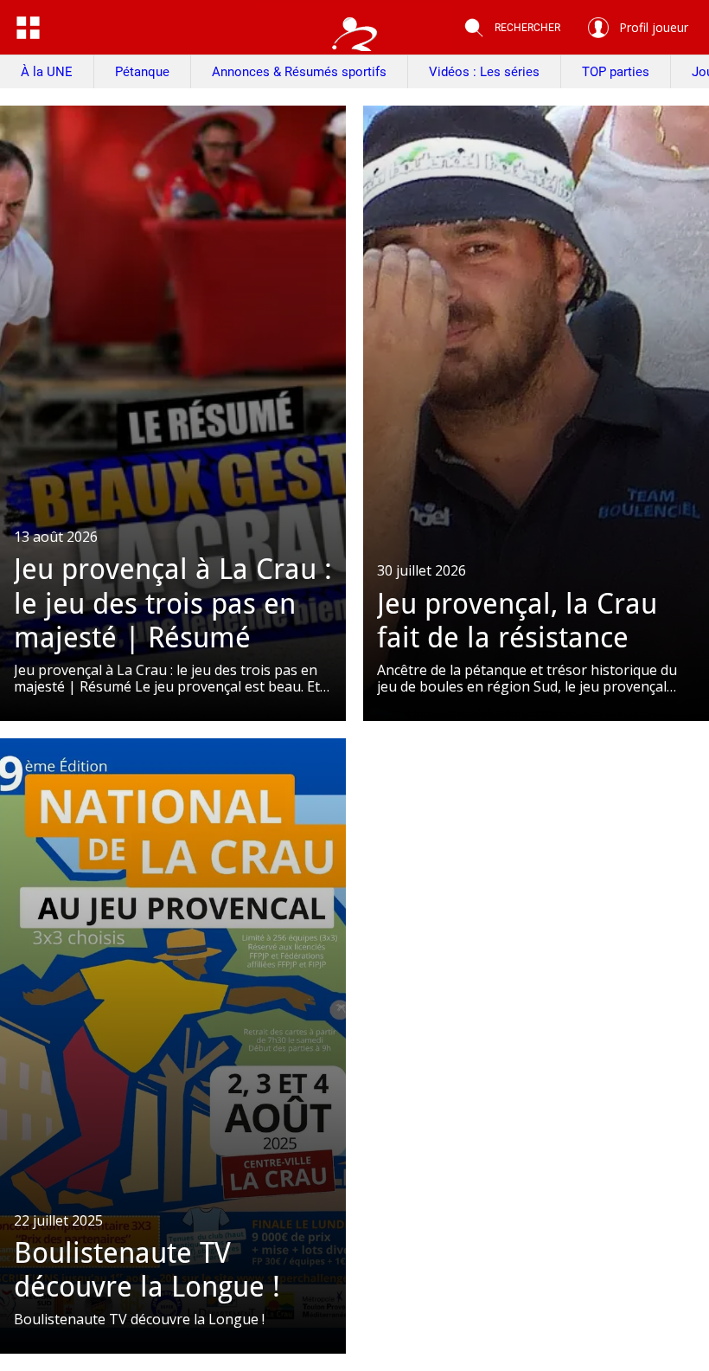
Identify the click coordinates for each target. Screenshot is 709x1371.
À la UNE (47, 72)
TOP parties (615, 72)
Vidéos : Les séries (484, 72)
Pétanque (142, 72)
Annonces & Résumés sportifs (299, 72)
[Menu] (28, 28)
